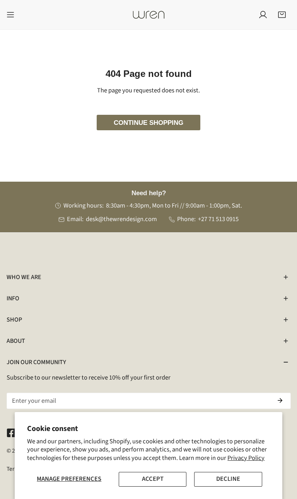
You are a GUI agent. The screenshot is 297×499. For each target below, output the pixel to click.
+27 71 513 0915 (218, 219)
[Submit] (280, 400)
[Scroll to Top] (282, 457)
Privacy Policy (246, 458)
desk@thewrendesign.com (121, 219)
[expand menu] (10, 15)
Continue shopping (148, 122)
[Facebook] (11, 432)
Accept (153, 479)
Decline (228, 479)
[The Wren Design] (148, 15)
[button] (282, 14)
